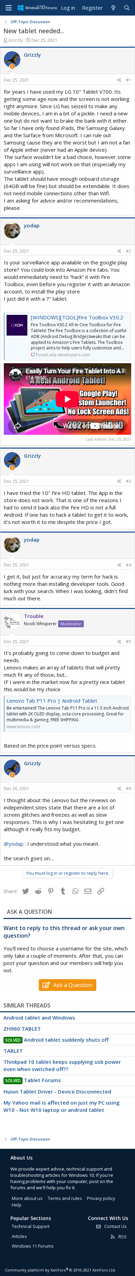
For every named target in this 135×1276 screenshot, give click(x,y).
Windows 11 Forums (33, 1246)
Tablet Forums (42, 1080)
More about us (27, 1198)
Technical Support (31, 1226)
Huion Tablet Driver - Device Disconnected (57, 1091)
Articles (19, 1236)
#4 (128, 565)
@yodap (14, 843)
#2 (128, 251)
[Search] (127, 7)
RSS (122, 1236)
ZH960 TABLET (22, 1028)
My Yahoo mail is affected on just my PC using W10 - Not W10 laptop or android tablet (61, 1106)
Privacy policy (101, 1198)
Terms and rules (65, 1198)
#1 (128, 80)
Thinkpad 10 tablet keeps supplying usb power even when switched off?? (62, 1065)
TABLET (13, 1050)
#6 (128, 788)
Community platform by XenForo (60, 1270)
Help (16, 1205)
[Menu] (8, 8)
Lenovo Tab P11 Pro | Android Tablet (52, 700)
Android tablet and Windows (39, 1017)
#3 (128, 481)
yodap (31, 225)
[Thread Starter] (12, 66)
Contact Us (115, 1226)
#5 (128, 642)
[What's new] (113, 7)
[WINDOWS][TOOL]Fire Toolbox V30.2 (77, 317)
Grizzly (15, 40)
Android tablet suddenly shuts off (66, 1039)
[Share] (119, 80)
